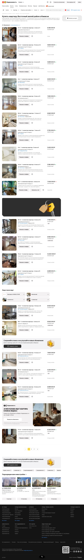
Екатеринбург (18, 514)
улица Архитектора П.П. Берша (24, 46)
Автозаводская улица (22, 98)
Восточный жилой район (34, 516)
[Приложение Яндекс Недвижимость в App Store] (74, 551)
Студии (3, 525)
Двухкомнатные (5, 531)
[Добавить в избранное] (32, 36)
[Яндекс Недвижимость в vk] (76, 542)
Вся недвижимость (6, 542)
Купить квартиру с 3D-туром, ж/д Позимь (51, 531)
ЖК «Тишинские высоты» (23, 356)
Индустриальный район (34, 514)
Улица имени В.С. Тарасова (7, 514)
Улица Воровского (6, 518)
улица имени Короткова (23, 29)
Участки (16, 529)
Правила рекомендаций (48, 542)
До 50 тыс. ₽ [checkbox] (16, 209)
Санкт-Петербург (18, 510)
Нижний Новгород (19, 518)
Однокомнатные (5, 533)
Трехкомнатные (5, 529)
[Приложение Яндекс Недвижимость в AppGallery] (78, 551)
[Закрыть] (81, 10)
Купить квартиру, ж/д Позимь (48, 529)
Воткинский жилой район (34, 518)
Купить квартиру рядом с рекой (48, 527)
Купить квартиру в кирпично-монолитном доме (52, 535)
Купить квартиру (45, 525)
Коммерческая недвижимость (21, 527)
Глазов (71, 510)
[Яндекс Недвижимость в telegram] (81, 542)
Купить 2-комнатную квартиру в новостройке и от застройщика (55, 533)
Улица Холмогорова (6, 512)
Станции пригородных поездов (48, 512)
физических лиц (16, 423)
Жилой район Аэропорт (34, 512)
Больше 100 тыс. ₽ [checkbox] (18, 213)
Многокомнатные (6, 527)
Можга (71, 512)
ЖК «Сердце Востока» (22, 150)
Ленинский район (33, 509)
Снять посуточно (32, 525)
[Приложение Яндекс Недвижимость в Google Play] (76, 551)
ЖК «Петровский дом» (22, 223)
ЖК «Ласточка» (21, 116)
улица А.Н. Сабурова (22, 238)
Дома (16, 525)
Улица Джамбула (5, 510)
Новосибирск (18, 512)
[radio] (31, 449)
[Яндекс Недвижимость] (9, 2)
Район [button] (68, 10)
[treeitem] (5, 6)
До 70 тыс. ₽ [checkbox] (25, 209)
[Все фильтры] (3, 10)
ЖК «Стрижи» (21, 48)
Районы (43, 510)
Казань (16, 516)
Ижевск (72, 516)
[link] (79, 2)
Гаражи (16, 533)
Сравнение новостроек (47, 516)
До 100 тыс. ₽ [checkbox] (8, 213)
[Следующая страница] (37, 449)
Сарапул (72, 514)
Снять (30, 527)
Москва (16, 509)
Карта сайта (62, 542)
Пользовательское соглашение (35, 542)
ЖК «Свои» (20, 65)
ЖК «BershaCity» (21, 82)
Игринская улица (5, 509)
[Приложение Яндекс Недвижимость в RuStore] (81, 551)
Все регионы (44, 509)
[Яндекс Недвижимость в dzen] (79, 542)
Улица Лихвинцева (6, 516)
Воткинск (72, 509)
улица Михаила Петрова (23, 221)
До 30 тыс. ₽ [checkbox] (8, 209)
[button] (50, 2)
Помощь (57, 542)
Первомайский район (33, 510)
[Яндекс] (79, 557)
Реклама (13, 542)
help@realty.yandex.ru (28, 550)
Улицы (43, 514)
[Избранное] (47, 2)
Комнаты (17, 531)
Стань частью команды (22, 542)
